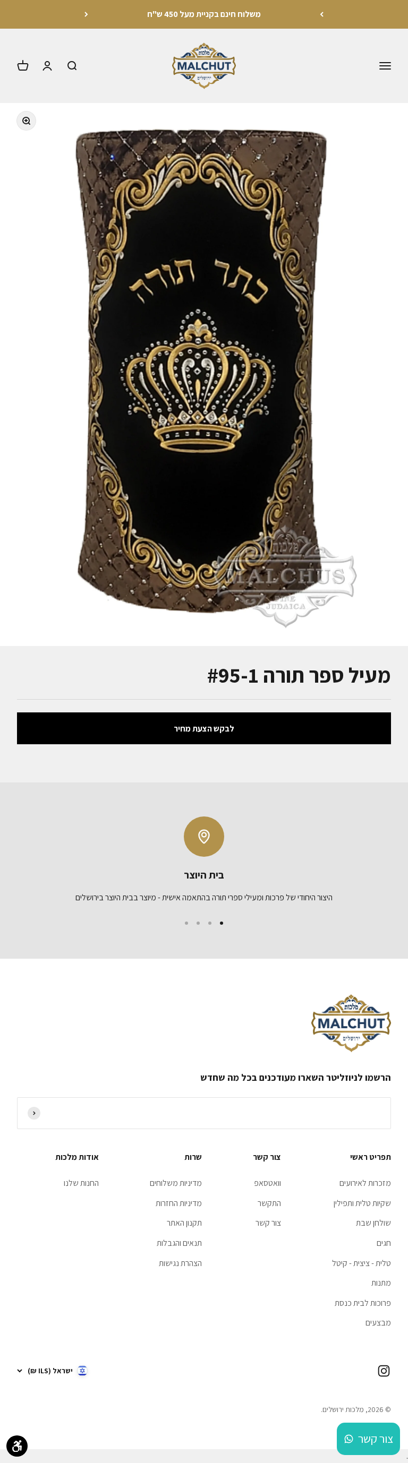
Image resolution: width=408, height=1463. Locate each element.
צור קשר (268, 1222)
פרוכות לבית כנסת (363, 1303)
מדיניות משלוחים (176, 1183)
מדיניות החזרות (179, 1203)
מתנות (381, 1282)
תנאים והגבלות (179, 1243)
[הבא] (86, 14)
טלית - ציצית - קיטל (361, 1263)
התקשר (269, 1203)
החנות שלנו (81, 1183)
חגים (384, 1243)
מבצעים (378, 1322)
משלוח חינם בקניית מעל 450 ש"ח (204, 14)
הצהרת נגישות (180, 1263)
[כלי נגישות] (17, 1446)
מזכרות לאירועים (365, 1183)
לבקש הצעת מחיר (204, 728)
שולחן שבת (373, 1222)
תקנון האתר (184, 1222)
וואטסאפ (267, 1183)
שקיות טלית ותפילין (362, 1203)
